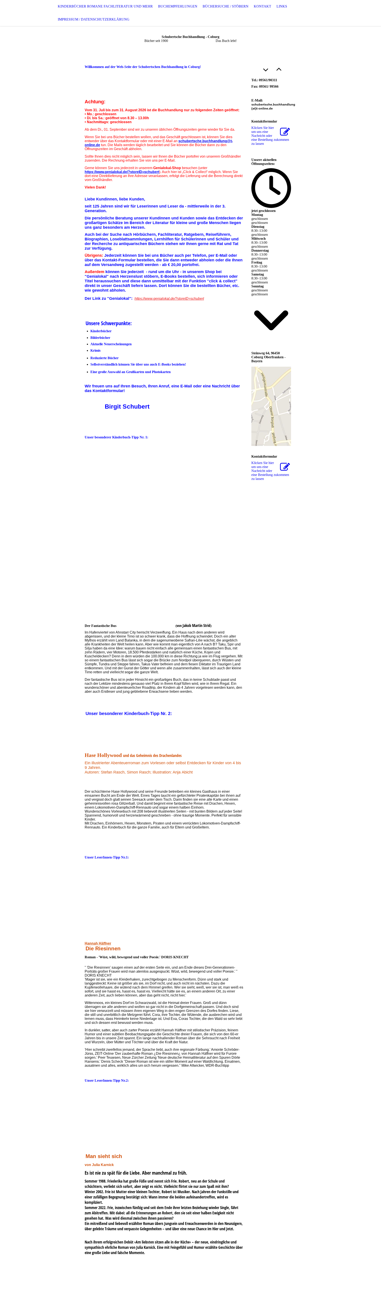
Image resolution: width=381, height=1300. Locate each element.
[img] (22, 13)
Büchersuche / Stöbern (225, 6)
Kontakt (262, 6)
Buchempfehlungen (177, 6)
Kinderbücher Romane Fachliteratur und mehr (105, 6)
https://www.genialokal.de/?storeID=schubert (122, 172)
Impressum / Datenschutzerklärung (93, 19)
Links (281, 6)
